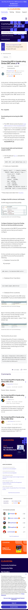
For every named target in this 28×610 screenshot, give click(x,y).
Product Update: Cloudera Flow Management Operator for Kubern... (12, 483)
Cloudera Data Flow (11, 68)
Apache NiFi (16, 66)
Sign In (4, 18)
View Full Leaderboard (14, 536)
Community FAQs (7, 568)
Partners (18, 12)
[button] (14, 210)
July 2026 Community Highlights (9, 468)
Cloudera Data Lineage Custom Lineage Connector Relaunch (13, 477)
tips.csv (15, 155)
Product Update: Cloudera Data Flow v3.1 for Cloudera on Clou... (14, 488)
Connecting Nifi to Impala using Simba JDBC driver (13, 62)
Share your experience (12, 45)
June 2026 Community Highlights (10, 472)
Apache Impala (10, 66)
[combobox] (14, 35)
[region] (14, 590)
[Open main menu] (26, 18)
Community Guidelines (8, 565)
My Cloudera (5, 572)
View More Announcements (14, 492)
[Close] (26, 574)
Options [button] (6, 57)
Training (12, 12)
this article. (21, 192)
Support (24, 12)
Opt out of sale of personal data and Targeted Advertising (14, 599)
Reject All (14, 603)
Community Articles (7, 53)
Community (4, 12)
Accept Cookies (14, 606)
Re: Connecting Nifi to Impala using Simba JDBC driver (12, 380)
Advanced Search (5, 39)
